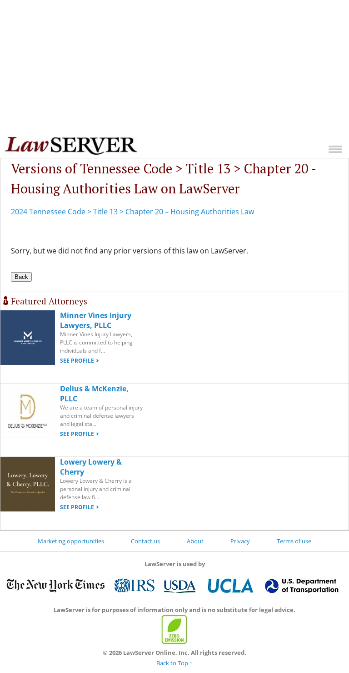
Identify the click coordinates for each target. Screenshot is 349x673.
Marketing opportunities (71, 541)
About (195, 541)
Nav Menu (335, 149)
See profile (77, 360)
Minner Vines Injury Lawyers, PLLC (95, 320)
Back (21, 276)
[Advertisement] (174, 68)
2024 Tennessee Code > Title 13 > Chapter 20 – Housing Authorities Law (132, 212)
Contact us (145, 541)
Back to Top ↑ (174, 663)
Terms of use (294, 541)
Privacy (240, 541)
